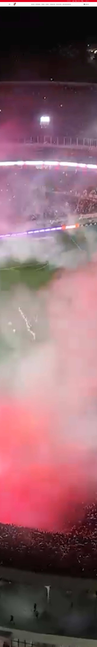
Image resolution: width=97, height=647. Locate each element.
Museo (47, 4)
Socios (33, 4)
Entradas (38, 4)
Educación (58, 4)
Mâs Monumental (66, 4)
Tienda (43, 4)
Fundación (52, 4)
